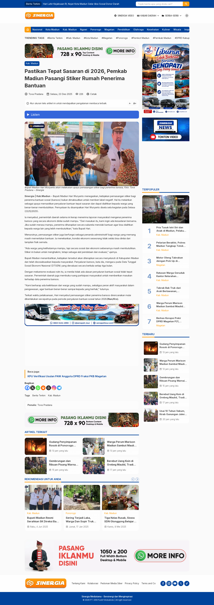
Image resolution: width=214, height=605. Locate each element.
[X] (32, 387)
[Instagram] (54, 387)
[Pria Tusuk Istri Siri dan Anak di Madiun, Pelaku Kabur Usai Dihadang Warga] (165, 209)
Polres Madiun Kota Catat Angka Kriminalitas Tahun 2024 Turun (120, 521)
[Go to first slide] (137, 479)
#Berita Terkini (55, 38)
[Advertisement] (165, 165)
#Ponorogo (122, 38)
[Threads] (48, 387)
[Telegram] (59, 387)
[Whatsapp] (38, 387)
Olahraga (138, 29)
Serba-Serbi (172, 15)
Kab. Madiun (70, 29)
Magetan (109, 29)
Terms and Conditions (152, 583)
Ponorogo (95, 29)
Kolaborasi (93, 583)
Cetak (93, 94)
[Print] (43, 387)
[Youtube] (174, 583)
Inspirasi (189, 29)
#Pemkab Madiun (162, 38)
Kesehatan (153, 29)
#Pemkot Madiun (140, 38)
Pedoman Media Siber (112, 583)
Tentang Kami (78, 583)
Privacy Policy (132, 583)
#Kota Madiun (91, 38)
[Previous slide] (133, 479)
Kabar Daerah (148, 15)
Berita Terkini (38, 395)
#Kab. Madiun (73, 38)
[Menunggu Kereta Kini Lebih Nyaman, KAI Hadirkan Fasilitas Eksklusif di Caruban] (81, 497)
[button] (186, 4)
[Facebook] (27, 387)
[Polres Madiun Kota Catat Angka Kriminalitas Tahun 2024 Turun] (120, 497)
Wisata (177, 29)
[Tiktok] (186, 583)
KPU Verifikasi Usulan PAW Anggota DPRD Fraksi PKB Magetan (67, 376)
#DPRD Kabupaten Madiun (188, 38)
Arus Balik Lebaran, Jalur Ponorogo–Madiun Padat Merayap (74, 4)
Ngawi (83, 29)
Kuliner (166, 29)
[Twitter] (180, 583)
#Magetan (107, 38)
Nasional (37, 29)
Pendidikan (124, 29)
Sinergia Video (126, 15)
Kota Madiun (53, 29)
